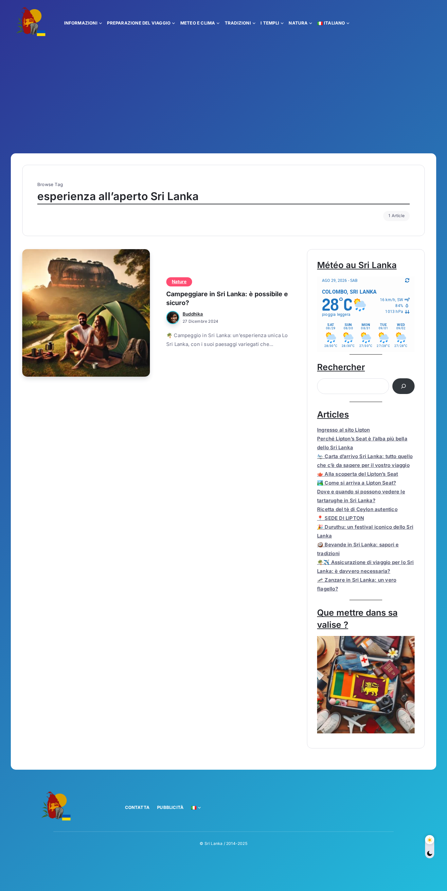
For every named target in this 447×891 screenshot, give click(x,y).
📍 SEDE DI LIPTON (340, 518)
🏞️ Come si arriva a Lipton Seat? (356, 483)
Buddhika (193, 314)
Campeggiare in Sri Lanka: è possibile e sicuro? (227, 298)
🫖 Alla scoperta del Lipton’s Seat (357, 474)
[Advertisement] (223, 94)
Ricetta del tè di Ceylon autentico (357, 509)
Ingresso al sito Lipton (343, 430)
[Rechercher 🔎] (403, 386)
